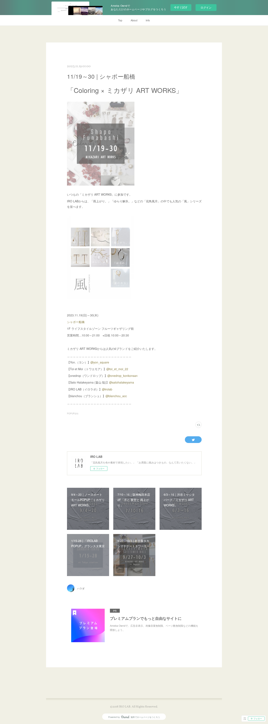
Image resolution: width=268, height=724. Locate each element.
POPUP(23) (72, 413)
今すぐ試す (181, 7)
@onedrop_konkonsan (122, 376)
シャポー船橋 (76, 322)
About (134, 20)
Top (120, 20)
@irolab (107, 389)
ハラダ (81, 588)
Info (148, 20)
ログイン (206, 7)
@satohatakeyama (121, 382)
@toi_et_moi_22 (117, 369)
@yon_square (99, 362)
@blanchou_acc (116, 396)
